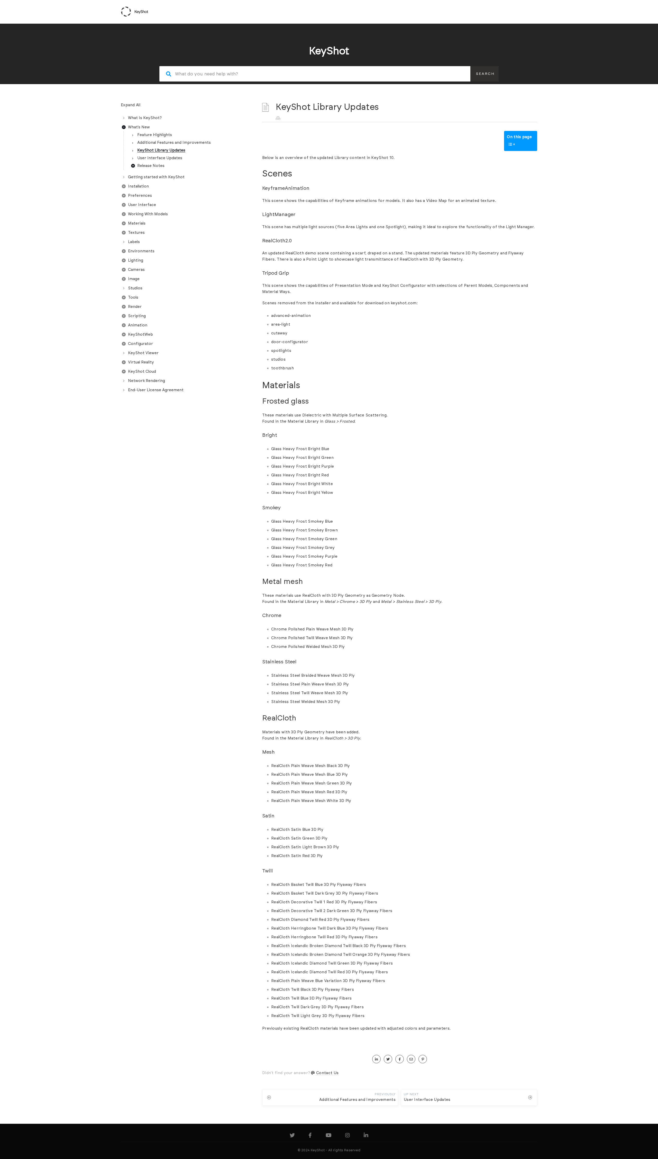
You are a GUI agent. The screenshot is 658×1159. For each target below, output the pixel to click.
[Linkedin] (366, 1136)
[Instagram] (347, 1136)
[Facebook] (310, 1136)
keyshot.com (403, 303)
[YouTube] (328, 1136)
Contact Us (327, 1073)
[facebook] (399, 1059)
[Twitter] (292, 1136)
